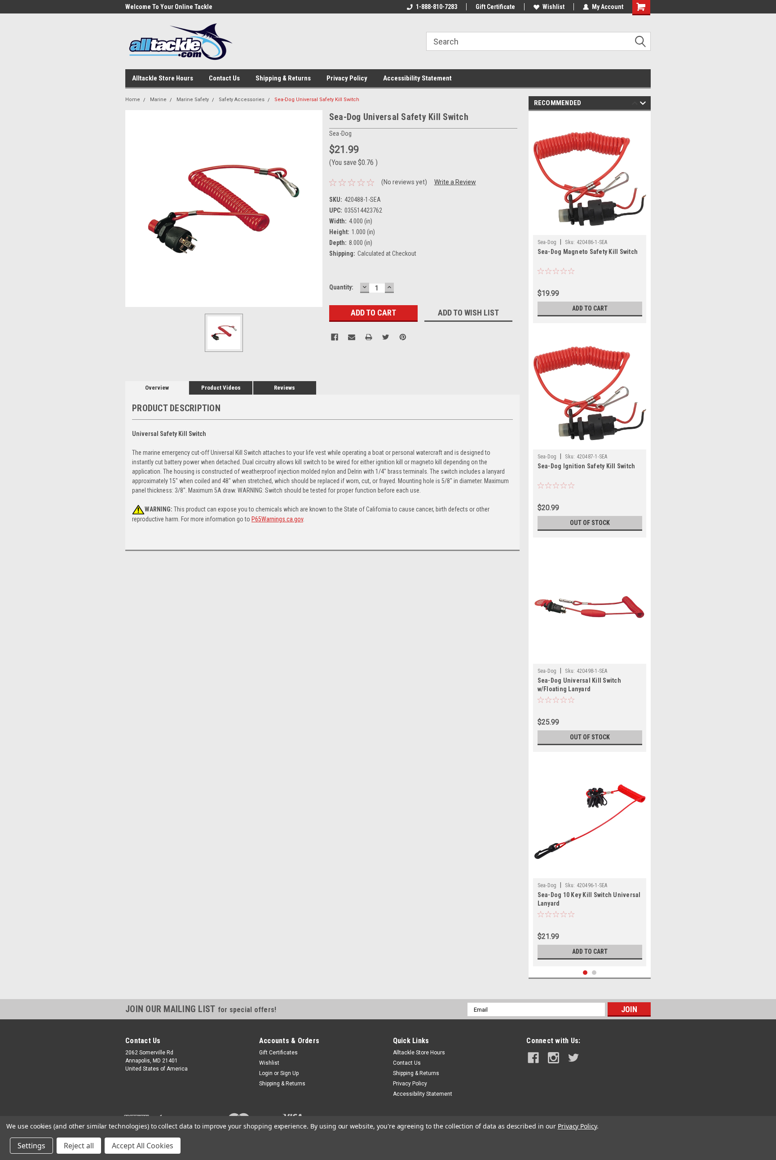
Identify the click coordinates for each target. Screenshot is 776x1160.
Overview (157, 387)
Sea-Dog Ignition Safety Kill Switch (586, 466)
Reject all (79, 1146)
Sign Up (289, 1073)
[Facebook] (334, 337)
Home (132, 99)
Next (642, 104)
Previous (634, 104)
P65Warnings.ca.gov (277, 519)
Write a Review (455, 182)
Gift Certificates (278, 1052)
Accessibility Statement (417, 78)
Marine (158, 99)
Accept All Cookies (142, 1146)
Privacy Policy (346, 78)
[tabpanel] (590, 219)
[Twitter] (385, 337)
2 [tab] (594, 972)
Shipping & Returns (283, 78)
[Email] (351, 337)
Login (266, 1073)
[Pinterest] (402, 337)
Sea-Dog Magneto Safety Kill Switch (588, 251)
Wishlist (553, 6)
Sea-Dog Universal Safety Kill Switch (316, 99)
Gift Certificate (495, 6)
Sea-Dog (547, 242)
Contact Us (224, 78)
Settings (31, 1146)
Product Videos (221, 387)
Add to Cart (590, 308)
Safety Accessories (242, 99)
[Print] (368, 337)
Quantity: (341, 287)
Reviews (284, 387)
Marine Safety (192, 99)
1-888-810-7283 (436, 6)
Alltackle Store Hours (162, 78)
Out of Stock (590, 522)
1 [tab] (585, 972)
